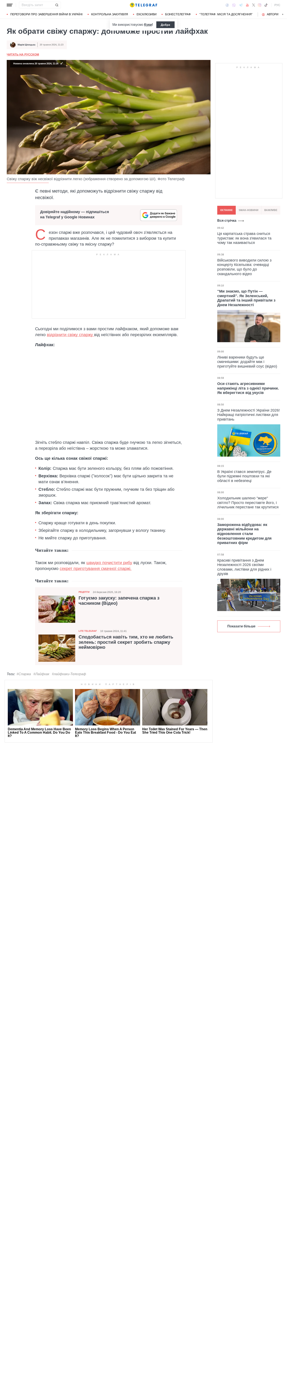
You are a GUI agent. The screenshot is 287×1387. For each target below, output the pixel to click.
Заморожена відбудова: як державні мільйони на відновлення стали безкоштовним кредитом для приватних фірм (244, 534)
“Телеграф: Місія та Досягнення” (226, 14)
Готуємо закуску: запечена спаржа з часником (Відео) (119, 601)
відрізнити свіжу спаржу (70, 334)
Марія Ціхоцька (26, 44)
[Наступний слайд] (283, 14)
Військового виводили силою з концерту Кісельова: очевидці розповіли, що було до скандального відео (244, 267)
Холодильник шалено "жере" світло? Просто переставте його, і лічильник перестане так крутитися (248, 502)
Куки (148, 24)
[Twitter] (254, 5)
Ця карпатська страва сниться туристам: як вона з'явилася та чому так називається (244, 238)
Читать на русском (23, 54)
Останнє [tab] (226, 210)
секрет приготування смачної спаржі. (96, 568)
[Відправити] (57, 5)
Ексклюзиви (147, 14)
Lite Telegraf (88, 631)
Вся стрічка (226, 220)
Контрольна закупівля (109, 14)
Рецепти (84, 592)
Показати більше (241, 626)
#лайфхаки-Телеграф (69, 674)
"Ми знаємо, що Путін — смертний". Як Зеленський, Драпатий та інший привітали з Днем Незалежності (246, 298)
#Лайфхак (41, 674)
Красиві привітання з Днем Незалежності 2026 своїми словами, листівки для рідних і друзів (244, 567)
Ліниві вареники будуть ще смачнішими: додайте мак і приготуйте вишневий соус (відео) (247, 361)
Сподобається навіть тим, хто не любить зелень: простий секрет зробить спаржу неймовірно (126, 642)
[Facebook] (227, 5)
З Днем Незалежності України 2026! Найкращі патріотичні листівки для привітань (248, 414)
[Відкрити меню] (9, 5)
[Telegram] (240, 5)
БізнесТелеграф (178, 14)
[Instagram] (260, 5)
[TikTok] (266, 5)
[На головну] (143, 5)
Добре (165, 24)
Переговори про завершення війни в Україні (46, 14)
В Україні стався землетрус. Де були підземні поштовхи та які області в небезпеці (244, 476)
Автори (272, 14)
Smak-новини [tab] (248, 210)
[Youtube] (247, 5)
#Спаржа (24, 674)
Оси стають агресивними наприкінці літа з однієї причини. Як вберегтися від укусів (248, 388)
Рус (277, 5)
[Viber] (233, 5)
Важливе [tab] (270, 210)
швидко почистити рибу (109, 562)
